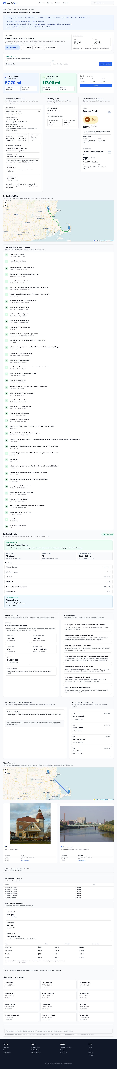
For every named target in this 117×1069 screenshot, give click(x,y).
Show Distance (106, 64)
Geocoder (63, 1050)
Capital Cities (7, 1052)
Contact (90, 1055)
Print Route (51, 47)
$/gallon (82, 78)
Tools (57, 3)
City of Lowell (68, 847)
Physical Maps (35, 1047)
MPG (92, 78)
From (6, 61)
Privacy (90, 1052)
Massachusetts (22, 9)
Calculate (96, 86)
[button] (69, 228)
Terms (90, 1050)
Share (39, 47)
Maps (49, 3)
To (53, 61)
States (5, 1050)
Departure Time (10, 108)
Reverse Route (13, 47)
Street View (63, 1052)
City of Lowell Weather (93, 152)
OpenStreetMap (104, 240)
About (90, 1047)
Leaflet (97, 240)
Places (40, 3)
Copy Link (28, 47)
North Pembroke (53, 111)
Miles (103, 78)
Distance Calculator (66, 1047)
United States (12, 9)
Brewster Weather (91, 111)
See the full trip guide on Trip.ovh (31, 1031)
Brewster (32, 9)
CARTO (112, 240)
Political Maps (35, 1050)
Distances (66, 3)
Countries (6, 1047)
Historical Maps (36, 1052)
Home (4, 9)
